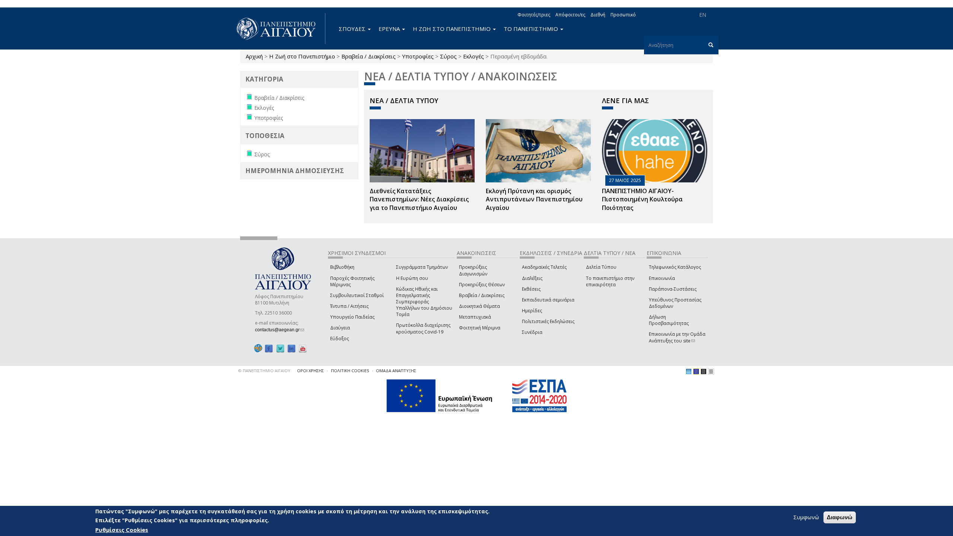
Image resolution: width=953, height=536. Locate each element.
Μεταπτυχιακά (475, 317)
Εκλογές (473, 56)
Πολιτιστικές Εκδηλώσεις (548, 321)
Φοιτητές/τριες (533, 15)
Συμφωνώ (806, 517)
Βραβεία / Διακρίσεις (368, 56)
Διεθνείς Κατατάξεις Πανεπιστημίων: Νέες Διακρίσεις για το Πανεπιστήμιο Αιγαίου (419, 199)
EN (702, 14)
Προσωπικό (623, 15)
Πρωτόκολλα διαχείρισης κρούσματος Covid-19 (423, 328)
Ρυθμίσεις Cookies (121, 529)
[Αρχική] (280, 28)
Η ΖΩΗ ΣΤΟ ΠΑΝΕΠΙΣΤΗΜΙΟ (452, 28)
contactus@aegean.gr (279, 329)
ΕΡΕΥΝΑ (390, 28)
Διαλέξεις (532, 278)
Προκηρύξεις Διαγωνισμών (473, 270)
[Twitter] (280, 348)
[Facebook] (269, 348)
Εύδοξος (339, 338)
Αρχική (254, 56)
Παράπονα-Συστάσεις (673, 289)
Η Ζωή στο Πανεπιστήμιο (302, 56)
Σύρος (448, 56)
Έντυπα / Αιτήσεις (349, 306)
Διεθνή (597, 15)
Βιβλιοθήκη (342, 267)
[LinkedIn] (291, 348)
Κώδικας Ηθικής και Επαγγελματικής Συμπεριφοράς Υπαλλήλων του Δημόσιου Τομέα (424, 302)
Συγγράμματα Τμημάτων (422, 267)
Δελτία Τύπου (601, 267)
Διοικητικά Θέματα (479, 306)
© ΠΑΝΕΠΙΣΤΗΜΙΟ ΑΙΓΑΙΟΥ (264, 370)
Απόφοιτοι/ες (570, 15)
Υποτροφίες (418, 56)
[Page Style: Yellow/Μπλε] (696, 371)
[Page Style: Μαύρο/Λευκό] (711, 371)
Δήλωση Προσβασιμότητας (669, 320)
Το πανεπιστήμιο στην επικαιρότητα (610, 281)
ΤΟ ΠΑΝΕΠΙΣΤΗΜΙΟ (532, 28)
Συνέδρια (532, 332)
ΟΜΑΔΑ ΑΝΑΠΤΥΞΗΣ (396, 370)
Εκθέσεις (531, 289)
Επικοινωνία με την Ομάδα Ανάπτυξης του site (677, 337)
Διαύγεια (340, 328)
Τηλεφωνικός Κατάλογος (675, 267)
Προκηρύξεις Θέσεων (482, 284)
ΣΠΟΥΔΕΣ (353, 28)
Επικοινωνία (662, 278)
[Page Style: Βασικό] (689, 371)
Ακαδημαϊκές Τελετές (544, 267)
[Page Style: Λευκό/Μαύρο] (704, 371)
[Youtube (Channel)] (303, 348)
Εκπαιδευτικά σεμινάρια (548, 300)
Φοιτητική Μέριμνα (479, 328)
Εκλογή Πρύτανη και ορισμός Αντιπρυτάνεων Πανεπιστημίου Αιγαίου (534, 199)
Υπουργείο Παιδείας (352, 317)
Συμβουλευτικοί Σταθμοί (357, 295)
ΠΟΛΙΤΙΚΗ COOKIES (350, 370)
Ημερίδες (532, 310)
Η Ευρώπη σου (412, 278)
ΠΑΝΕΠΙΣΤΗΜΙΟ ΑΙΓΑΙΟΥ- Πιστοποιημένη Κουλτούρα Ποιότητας (642, 199)
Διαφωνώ (839, 517)
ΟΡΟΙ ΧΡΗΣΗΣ (310, 370)
